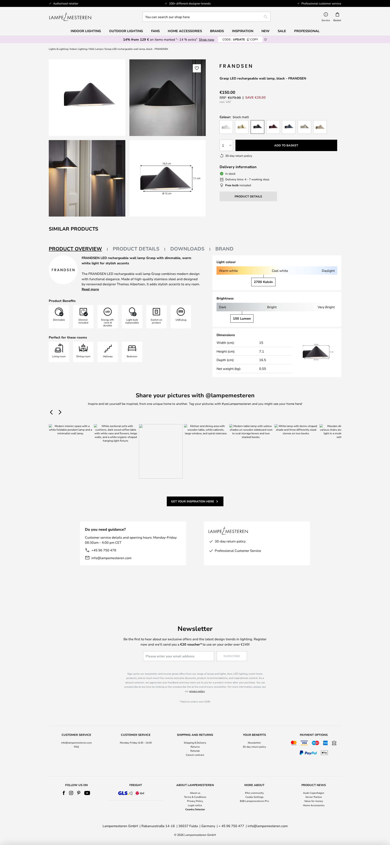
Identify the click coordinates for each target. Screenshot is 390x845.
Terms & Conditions (195, 796)
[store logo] (70, 17)
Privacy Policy (195, 801)
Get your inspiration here (192, 501)
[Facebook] (64, 793)
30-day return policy (254, 746)
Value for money (313, 801)
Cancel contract (195, 754)
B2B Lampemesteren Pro (254, 801)
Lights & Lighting (58, 48)
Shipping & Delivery (195, 742)
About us (195, 792)
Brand (224, 248)
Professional (307, 31)
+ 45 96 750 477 (231, 826)
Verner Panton (313, 796)
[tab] (78, 249)
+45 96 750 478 (103, 550)
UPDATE (240, 39)
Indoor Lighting (78, 48)
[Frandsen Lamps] (236, 66)
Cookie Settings (254, 796)
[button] (87, 178)
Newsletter (254, 742)
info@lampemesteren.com (111, 558)
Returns (195, 746)
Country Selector (195, 809)
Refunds (195, 750)
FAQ (76, 746)
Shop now (206, 39)
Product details (136, 248)
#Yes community (254, 792)
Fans (155, 31)
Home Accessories (313, 805)
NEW (265, 31)
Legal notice (195, 805)
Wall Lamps (96, 48)
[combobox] (206, 16)
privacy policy (197, 691)
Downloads (187, 248)
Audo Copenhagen (313, 792)
